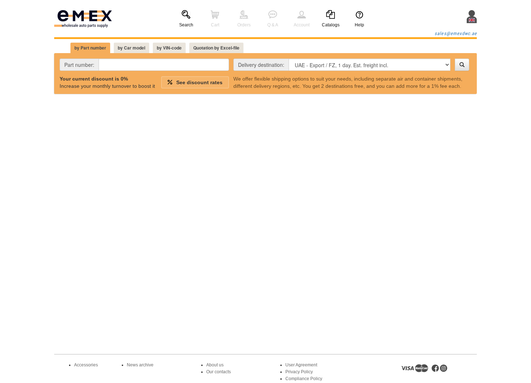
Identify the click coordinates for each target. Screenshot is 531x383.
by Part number (90, 47)
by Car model (131, 47)
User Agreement (301, 364)
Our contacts (218, 371)
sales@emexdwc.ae (456, 33)
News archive (140, 364)
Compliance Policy (303, 378)
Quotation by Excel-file (216, 47)
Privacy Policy (299, 371)
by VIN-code (169, 47)
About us (215, 364)
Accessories (86, 364)
